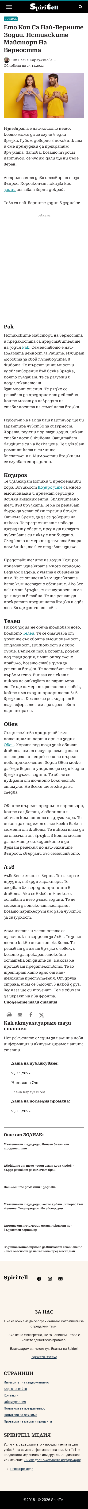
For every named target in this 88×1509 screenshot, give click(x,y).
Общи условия (15, 1402)
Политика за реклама (20, 1415)
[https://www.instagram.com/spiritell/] (50, 1279)
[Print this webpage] (9, 1014)
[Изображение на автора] (7, 60)
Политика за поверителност (25, 1408)
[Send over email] (20, 1014)
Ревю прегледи (21, 1469)
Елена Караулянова (35, 60)
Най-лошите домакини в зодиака (30, 1187)
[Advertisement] (44, 270)
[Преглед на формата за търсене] (80, 7)
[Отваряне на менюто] (9, 7)
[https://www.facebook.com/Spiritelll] (39, 1279)
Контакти (11, 1395)
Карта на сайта (15, 1389)
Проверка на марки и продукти (28, 1421)
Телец (28, 633)
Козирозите (50, 487)
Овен (9, 745)
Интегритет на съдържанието (26, 1382)
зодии (10, 189)
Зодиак (11, 18)
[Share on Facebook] (30, 1014)
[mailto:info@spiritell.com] (60, 1279)
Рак (25, 347)
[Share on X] (41, 1014)
